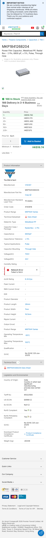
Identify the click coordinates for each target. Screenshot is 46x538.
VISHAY (28, 185)
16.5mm (28, 314)
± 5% (27, 239)
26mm (27, 304)
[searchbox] (21, 34)
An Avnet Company (9, 521)
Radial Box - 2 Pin (32, 228)
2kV (26, 259)
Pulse (27, 244)
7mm (27, 309)
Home (4, 40)
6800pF (28, 234)
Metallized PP (30, 222)
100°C (27, 342)
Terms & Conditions (9, 509)
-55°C (27, 335)
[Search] (42, 34)
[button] (3, 28)
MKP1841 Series (31, 212)
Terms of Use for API (27, 509)
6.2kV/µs (28, 279)
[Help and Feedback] (41, 533)
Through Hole (30, 249)
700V (27, 254)
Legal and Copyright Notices (28, 506)
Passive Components (17, 40)
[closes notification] (43, 3)
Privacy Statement (8, 506)
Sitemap (40, 509)
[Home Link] (19, 28)
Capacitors (33, 40)
